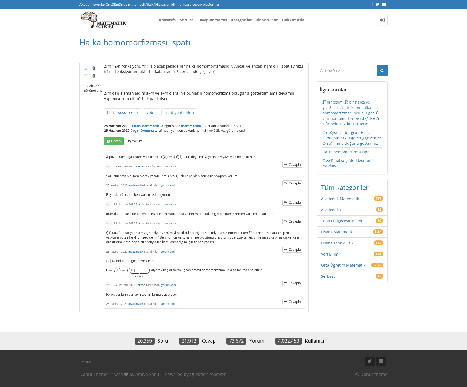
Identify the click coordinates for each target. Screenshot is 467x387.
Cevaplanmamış (212, 19)
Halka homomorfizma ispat (346, 151)
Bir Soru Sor (267, 19)
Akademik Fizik (334, 209)
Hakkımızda (293, 19)
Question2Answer (208, 374)
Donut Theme (93, 374)
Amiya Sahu (147, 374)
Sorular (186, 19)
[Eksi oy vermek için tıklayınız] (86, 74)
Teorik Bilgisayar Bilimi (341, 220)
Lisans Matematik (144, 126)
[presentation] (107, 156)
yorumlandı (168, 166)
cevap (116, 141)
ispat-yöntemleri (179, 112)
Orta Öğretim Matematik (343, 265)
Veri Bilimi (330, 254)
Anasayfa (167, 19)
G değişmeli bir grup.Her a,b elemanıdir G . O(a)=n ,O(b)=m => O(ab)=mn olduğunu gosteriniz (352, 138)
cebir (151, 112)
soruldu (239, 126)
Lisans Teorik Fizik (337, 243)
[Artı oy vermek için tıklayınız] (86, 69)
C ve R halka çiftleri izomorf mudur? (347, 163)
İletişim (85, 361)
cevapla (295, 164)
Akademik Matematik (340, 198)
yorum (137, 141)
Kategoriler (241, 19)
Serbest (328, 276)
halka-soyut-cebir (122, 112)
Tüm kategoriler (345, 187)
